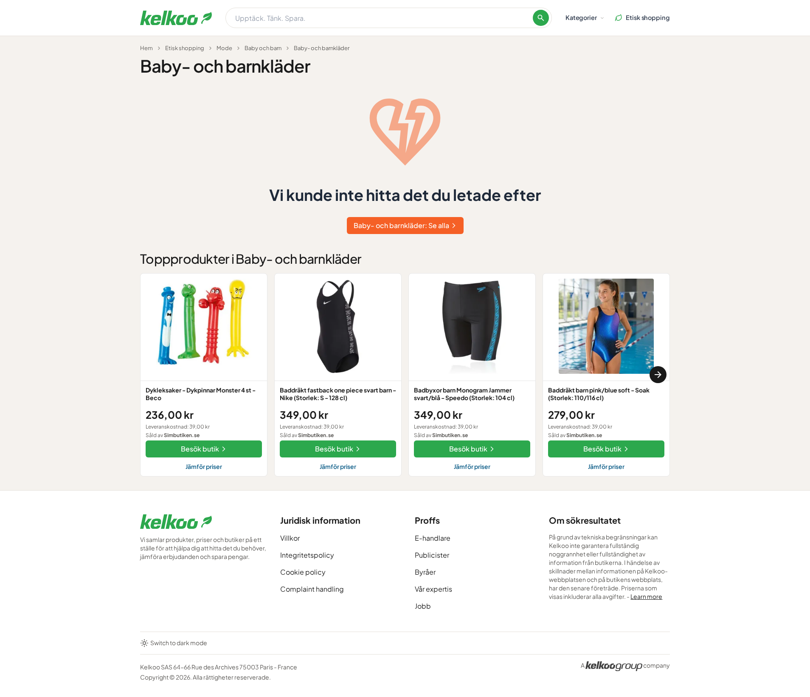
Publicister (432, 554)
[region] (405, 375)
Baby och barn (263, 48)
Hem (146, 48)
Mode (224, 48)
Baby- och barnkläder (321, 48)
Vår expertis (433, 588)
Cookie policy (303, 571)
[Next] (658, 374)
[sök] (541, 18)
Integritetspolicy (307, 554)
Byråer (425, 571)
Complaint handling (312, 588)
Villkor (290, 537)
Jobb (423, 605)
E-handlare (432, 537)
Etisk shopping (184, 48)
